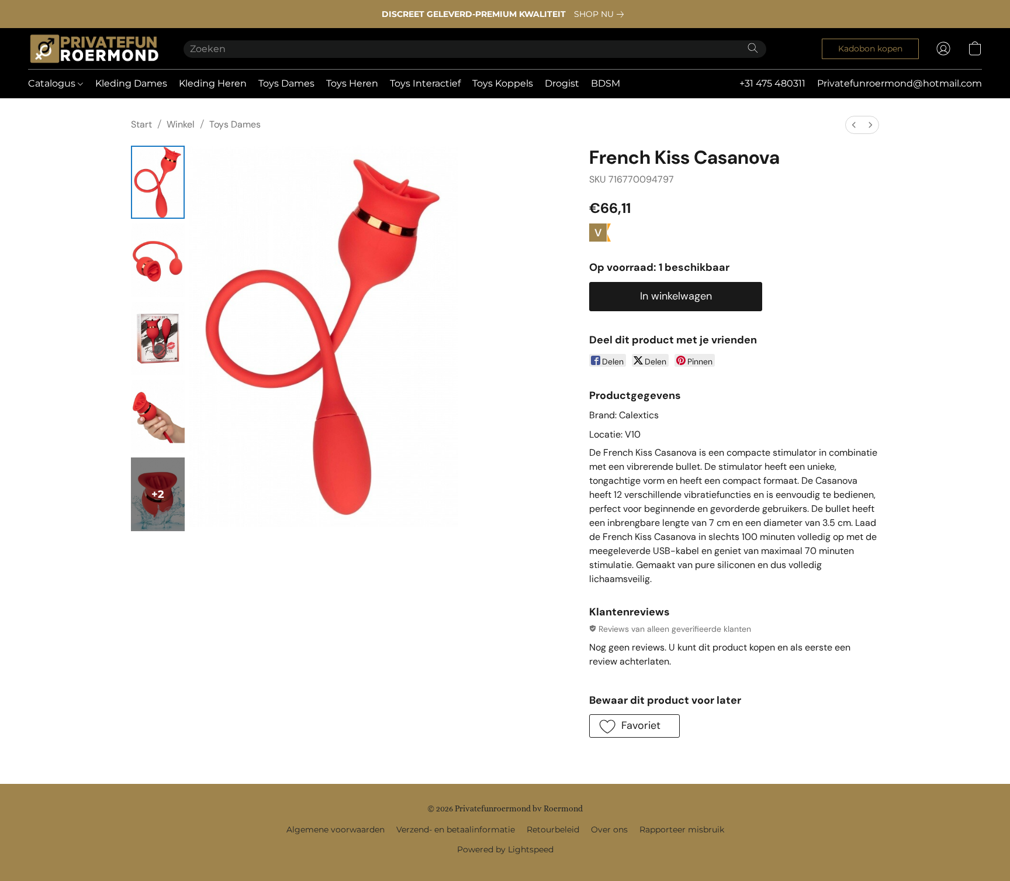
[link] (601, 14)
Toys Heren (352, 83)
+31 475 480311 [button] (772, 83)
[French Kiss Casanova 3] (158, 416)
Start (141, 124)
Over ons (609, 829)
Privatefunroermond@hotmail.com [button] (899, 83)
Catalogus (53, 83)
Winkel (181, 124)
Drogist (562, 83)
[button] (94, 48)
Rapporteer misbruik (681, 829)
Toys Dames (286, 83)
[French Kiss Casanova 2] (158, 338)
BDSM (605, 83)
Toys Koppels (502, 83)
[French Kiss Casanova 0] (158, 182)
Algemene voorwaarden (335, 829)
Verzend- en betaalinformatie (455, 829)
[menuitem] (854, 124)
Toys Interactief (425, 83)
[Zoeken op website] (753, 48)
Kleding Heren (213, 83)
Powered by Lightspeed (505, 849)
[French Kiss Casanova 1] (158, 260)
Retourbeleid (553, 829)
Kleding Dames (131, 83)
